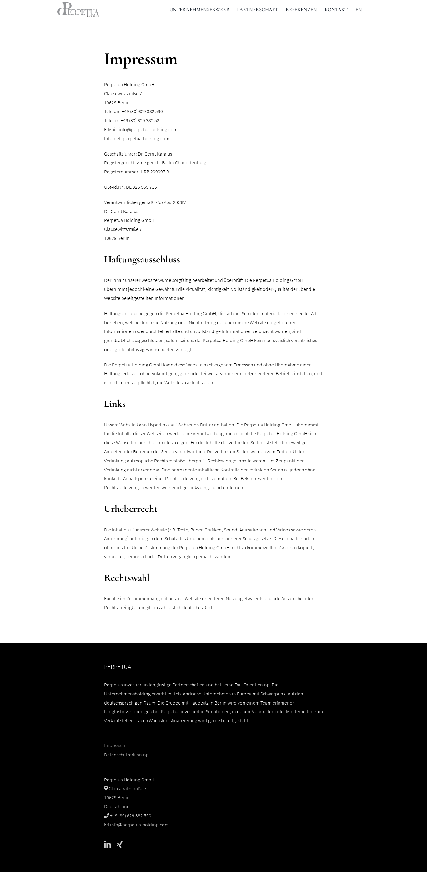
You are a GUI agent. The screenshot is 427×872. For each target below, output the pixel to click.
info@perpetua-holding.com (148, 129)
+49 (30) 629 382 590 (130, 815)
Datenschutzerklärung (126, 754)
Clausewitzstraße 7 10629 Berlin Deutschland (125, 797)
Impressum (115, 745)
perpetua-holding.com (146, 138)
